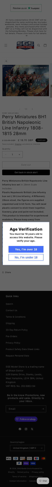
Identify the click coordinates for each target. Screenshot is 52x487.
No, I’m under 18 (26, 257)
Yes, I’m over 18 (26, 249)
